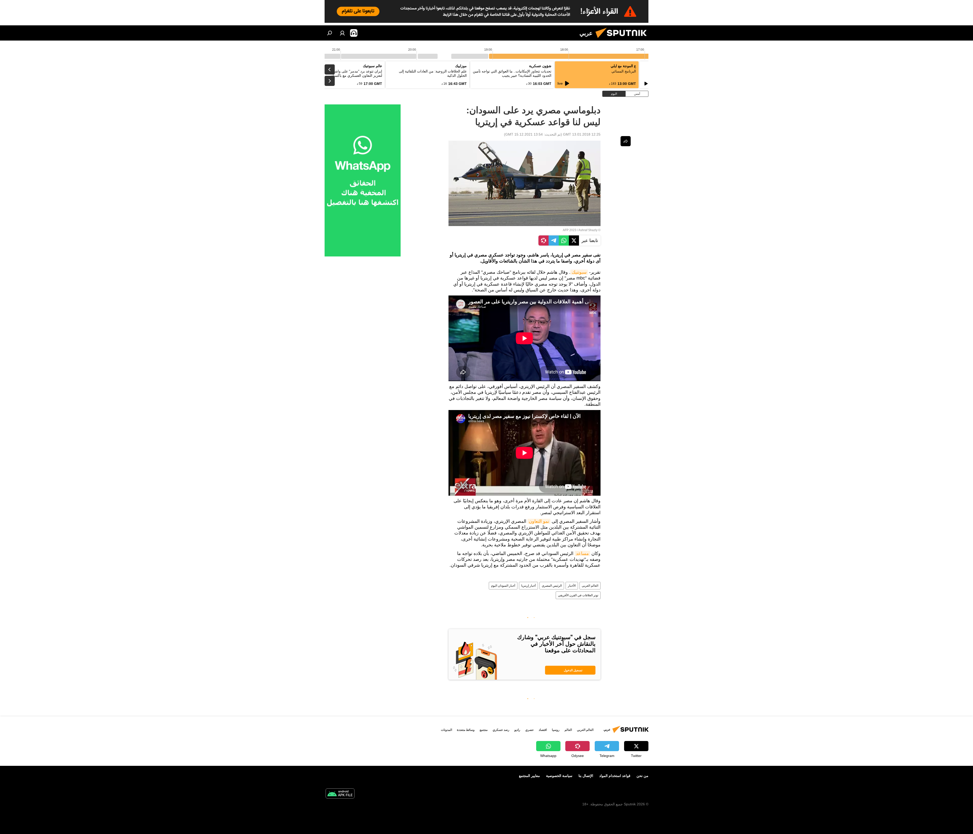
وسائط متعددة (466, 730)
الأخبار (572, 585)
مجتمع (484, 730)
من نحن (642, 776)
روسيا (555, 730)
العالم (568, 730)
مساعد (582, 553)
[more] (626, 141)
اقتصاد (543, 730)
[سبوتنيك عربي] (623, 39)
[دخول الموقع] (342, 33)
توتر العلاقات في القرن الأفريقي (578, 595)
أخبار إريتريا (528, 585)
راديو (517, 730)
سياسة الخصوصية (559, 776)
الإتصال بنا (585, 776)
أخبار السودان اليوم (503, 585)
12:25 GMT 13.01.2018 (582, 134)
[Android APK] (340, 794)
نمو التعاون (539, 521)
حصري (529, 730)
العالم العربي (590, 585)
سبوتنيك (579, 272)
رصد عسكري (501, 730)
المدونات (446, 730)
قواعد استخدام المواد (614, 776)
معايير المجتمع (529, 776)
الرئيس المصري (552, 585)
